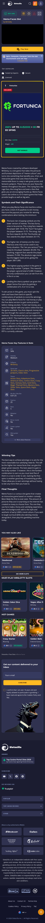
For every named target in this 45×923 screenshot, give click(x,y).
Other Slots (15, 387)
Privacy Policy (26, 906)
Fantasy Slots (21, 383)
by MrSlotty (7, 22)
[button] (10, 567)
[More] (41, 912)
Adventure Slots (28, 378)
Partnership (32, 901)
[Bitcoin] (12, 832)
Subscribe (22, 683)
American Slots (16, 380)
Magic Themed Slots (18, 385)
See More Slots (22, 574)
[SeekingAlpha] (12, 851)
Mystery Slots (33, 385)
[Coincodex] (33, 851)
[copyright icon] (13, 890)
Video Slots (23, 373)
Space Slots (25, 387)
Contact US (21, 901)
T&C (35, 906)
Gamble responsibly (17, 878)
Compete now (22, 61)
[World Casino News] (33, 841)
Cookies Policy (13, 906)
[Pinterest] (22, 776)
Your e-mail (10, 675)
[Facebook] (16, 776)
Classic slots (23, 370)
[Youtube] (4, 776)
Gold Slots (31, 383)
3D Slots (13, 370)
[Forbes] (33, 832)
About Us (11, 901)
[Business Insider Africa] (12, 841)
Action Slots (15, 378)
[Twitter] (10, 776)
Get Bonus (22, 150)
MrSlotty (14, 364)
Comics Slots (29, 380)
